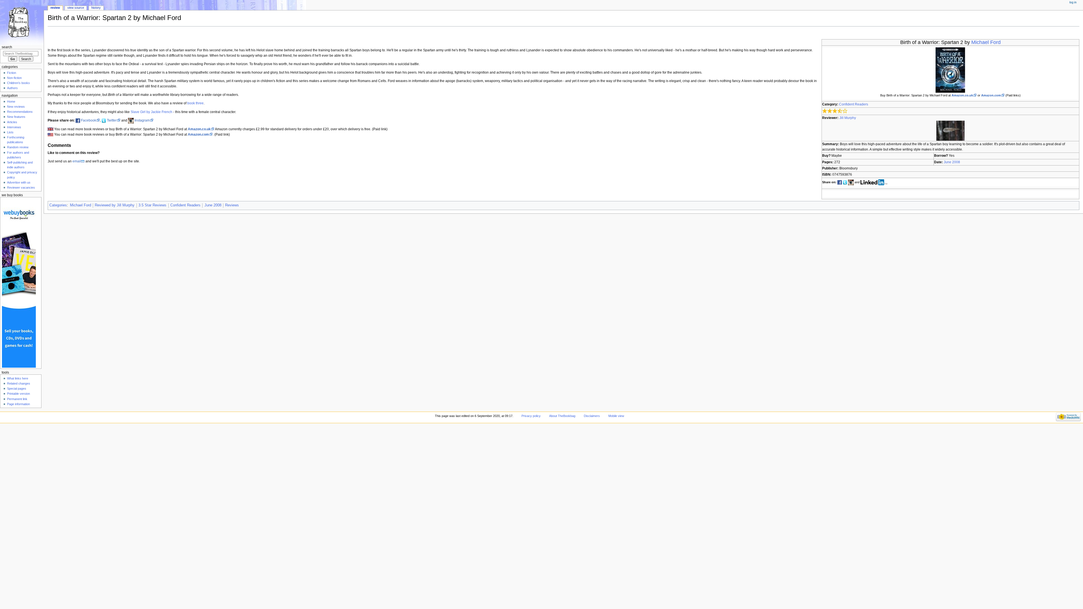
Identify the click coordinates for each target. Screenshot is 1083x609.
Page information (18, 404)
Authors (12, 88)
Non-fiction (14, 78)
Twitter (112, 120)
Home (11, 101)
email (76, 161)
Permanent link (17, 399)
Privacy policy (531, 416)
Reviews (232, 205)
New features (16, 116)
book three (195, 103)
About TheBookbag (562, 416)
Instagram (142, 120)
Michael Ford (986, 42)
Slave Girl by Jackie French (151, 112)
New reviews (16, 106)
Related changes (18, 383)
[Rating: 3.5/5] (835, 111)
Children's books (18, 83)
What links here (17, 378)
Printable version (18, 393)
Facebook (88, 120)
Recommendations (20, 111)
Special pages (16, 388)
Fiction (11, 72)
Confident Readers (853, 104)
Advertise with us (18, 182)
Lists (10, 132)
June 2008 (952, 162)
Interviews (14, 127)
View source (75, 7)
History (96, 7)
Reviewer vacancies (21, 187)
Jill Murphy (847, 118)
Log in (1073, 2)
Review (55, 7)
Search (7, 47)
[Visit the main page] (22, 22)
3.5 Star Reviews (152, 205)
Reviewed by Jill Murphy (115, 205)
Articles (12, 122)
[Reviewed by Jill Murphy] (950, 131)
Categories (58, 205)
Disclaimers (592, 416)
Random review (17, 147)
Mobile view (616, 416)
